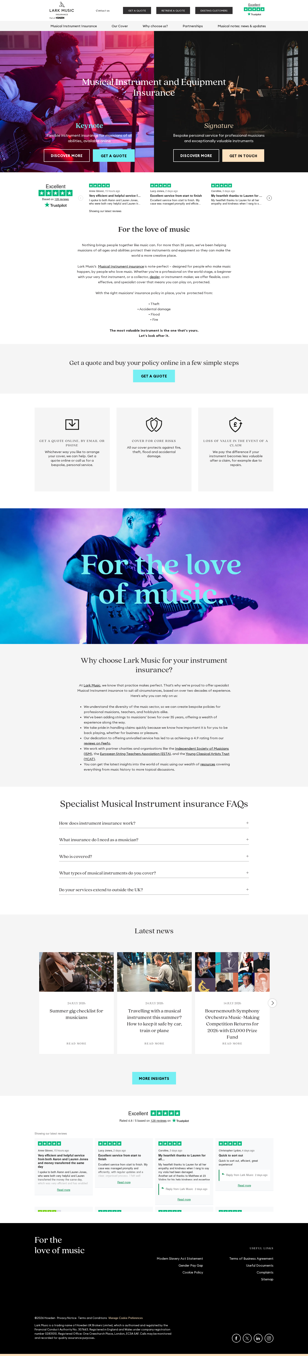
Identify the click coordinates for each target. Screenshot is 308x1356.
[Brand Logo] (62, 10)
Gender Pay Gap (191, 1265)
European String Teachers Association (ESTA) (135, 754)
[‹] (36, 1003)
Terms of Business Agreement (251, 1259)
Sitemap (267, 1279)
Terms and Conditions (92, 1318)
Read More (77, 1043)
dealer (154, 277)
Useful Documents (259, 1265)
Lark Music (92, 685)
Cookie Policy (192, 1272)
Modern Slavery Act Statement (180, 1259)
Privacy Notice (66, 1318)
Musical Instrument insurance (121, 266)
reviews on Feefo (97, 743)
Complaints (265, 1272)
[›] (272, 1003)
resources (207, 764)
